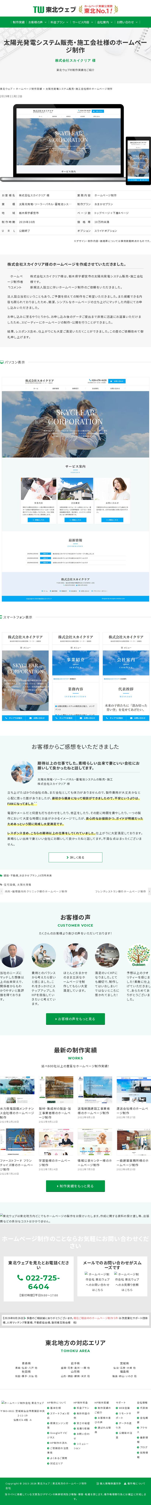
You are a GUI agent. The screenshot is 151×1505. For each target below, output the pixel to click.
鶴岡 (77, 1376)
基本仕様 (55, 1408)
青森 (18, 1368)
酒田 (70, 1376)
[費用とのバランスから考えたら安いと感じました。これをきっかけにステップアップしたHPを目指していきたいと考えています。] (44, 965)
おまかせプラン (103, 204)
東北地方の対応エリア (75, 1342)
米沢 (84, 1376)
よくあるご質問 (58, 1458)
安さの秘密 (83, 1423)
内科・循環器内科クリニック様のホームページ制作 (36, 891)
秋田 (18, 1376)
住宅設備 (9, 884)
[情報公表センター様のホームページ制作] (95, 1152)
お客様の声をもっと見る (76, 1018)
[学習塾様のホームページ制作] (56, 1152)
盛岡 (63, 1368)
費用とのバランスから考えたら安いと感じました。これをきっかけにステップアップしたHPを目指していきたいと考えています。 (44, 988)
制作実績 (19, 22)
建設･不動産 (11, 875)
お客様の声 (35, 22)
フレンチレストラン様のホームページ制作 (120, 891)
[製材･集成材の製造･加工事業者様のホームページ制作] (56, 1100)
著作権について (136, 1483)
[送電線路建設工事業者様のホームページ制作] (95, 1100)
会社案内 (103, 22)
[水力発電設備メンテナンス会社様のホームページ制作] (17, 1100)
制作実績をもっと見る (76, 1185)
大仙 (31, 1376)
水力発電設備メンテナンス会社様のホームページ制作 (17, 1112)
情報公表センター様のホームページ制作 (95, 1162)
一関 (84, 1368)
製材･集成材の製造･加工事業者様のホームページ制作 (55, 1112)
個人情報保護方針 (110, 1483)
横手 (24, 1376)
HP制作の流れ (58, 1443)
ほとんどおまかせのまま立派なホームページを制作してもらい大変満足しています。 (75, 982)
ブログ (144, 1447)
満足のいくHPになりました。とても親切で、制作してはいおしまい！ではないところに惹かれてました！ (107, 984)
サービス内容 (80, 22)
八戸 (31, 1368)
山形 (63, 1376)
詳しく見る (76, 857)
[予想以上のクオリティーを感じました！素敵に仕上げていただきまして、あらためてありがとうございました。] (139, 965)
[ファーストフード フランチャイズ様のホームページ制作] (17, 1152)
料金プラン (57, 22)
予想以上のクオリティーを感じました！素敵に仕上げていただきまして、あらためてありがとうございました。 (139, 986)
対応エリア (56, 1463)
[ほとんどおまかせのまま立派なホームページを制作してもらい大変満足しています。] (75, 965)
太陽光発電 (24, 884)
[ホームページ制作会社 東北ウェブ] (22, 1402)
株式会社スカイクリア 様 (34, 195)
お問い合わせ (125, 22)
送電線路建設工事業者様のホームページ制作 (94, 1110)
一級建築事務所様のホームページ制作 (133, 1162)
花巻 (70, 1368)
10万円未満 (101, 222)
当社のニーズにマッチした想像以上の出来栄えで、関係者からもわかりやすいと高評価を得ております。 (12, 986)
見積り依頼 (83, 1428)
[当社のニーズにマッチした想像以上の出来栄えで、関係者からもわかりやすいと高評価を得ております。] (12, 965)
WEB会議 (124, 1408)
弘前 (24, 1368)
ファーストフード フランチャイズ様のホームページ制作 (17, 1164)
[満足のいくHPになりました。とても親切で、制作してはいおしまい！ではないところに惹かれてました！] (107, 965)
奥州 (77, 1368)
